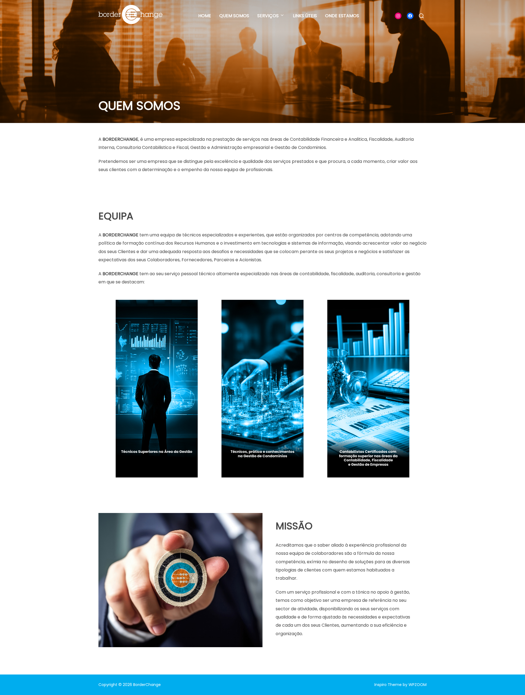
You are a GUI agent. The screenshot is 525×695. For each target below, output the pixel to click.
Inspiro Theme (388, 684)
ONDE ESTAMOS (342, 16)
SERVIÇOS (268, 16)
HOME (204, 16)
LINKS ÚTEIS (305, 16)
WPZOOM (418, 684)
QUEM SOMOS (234, 16)
